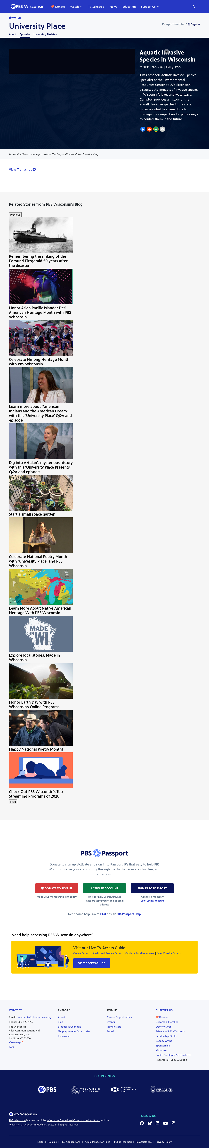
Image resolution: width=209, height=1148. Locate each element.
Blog (60, 1021)
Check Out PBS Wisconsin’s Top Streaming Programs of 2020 (36, 794)
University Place (37, 26)
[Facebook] (143, 129)
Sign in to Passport (152, 888)
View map (15, 1042)
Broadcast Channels (69, 1026)
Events (111, 1021)
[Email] (162, 129)
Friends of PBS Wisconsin (170, 1031)
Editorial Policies (47, 1141)
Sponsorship (163, 1045)
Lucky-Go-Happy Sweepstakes (173, 1055)
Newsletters (114, 1026)
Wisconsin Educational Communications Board (73, 1120)
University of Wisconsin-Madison (27, 1124)
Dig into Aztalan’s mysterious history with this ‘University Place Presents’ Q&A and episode (41, 467)
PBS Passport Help (129, 914)
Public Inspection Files (97, 1141)
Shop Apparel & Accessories (74, 1031)
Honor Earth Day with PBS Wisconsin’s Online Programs (34, 704)
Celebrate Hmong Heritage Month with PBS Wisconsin (39, 361)
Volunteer (161, 1050)
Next (13, 801)
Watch (74, 6)
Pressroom (64, 1036)
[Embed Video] (166, 51)
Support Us (148, 6)
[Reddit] (149, 129)
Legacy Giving (164, 1040)
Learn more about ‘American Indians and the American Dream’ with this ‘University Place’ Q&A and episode (40, 413)
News (113, 6)
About (12, 34)
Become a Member (167, 1021)
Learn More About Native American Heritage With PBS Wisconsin (40, 610)
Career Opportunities (119, 1017)
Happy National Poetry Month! (36, 749)
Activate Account (104, 888)
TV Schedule (96, 6)
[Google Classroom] (156, 129)
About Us (63, 1017)
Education (129, 6)
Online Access (81, 953)
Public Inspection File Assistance (133, 1141)
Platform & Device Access (107, 953)
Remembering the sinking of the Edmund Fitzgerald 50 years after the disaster (38, 261)
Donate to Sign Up (58, 888)
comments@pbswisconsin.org (34, 1017)
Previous (15, 214)
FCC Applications (70, 1141)
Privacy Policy (164, 1141)
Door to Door (163, 1026)
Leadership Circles (166, 1036)
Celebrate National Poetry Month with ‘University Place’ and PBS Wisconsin (38, 561)
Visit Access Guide (91, 963)
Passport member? (181, 24)
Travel (110, 1031)
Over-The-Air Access (169, 953)
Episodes (25, 34)
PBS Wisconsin (17, 1120)
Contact (15, 1010)
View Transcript (20, 169)
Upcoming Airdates (45, 34)
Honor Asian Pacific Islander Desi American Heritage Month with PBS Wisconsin (40, 312)
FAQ (103, 914)
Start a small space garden (32, 514)
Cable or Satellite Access (139, 953)
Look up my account (152, 900)
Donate (60, 6)
